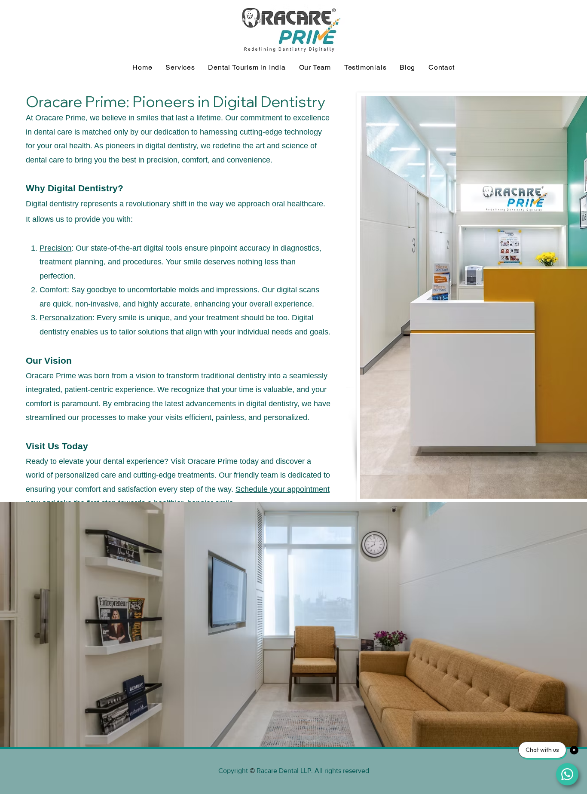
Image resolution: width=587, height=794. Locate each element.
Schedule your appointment (282, 489)
